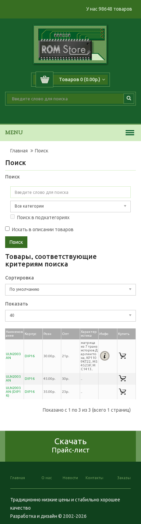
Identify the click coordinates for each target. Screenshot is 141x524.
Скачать (71, 445)
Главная (19, 150)
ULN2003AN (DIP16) (13, 391)
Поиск (41, 150)
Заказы (124, 478)
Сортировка (19, 277)
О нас (46, 478)
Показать (16, 304)
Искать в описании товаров (43, 229)
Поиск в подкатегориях (43, 217)
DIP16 (30, 356)
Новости (70, 478)
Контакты (94, 478)
